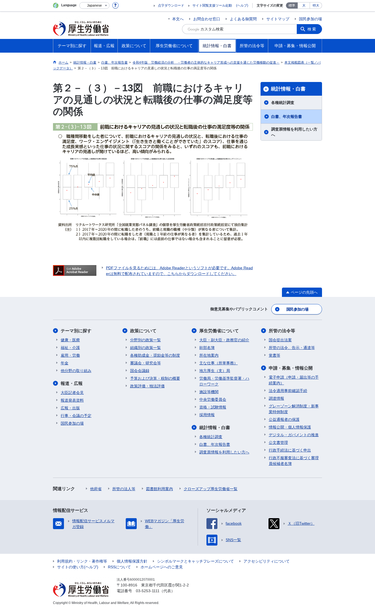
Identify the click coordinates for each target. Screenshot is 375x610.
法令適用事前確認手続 (288, 390)
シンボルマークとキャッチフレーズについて (195, 561)
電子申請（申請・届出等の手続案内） (294, 380)
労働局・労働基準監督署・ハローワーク (224, 381)
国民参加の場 (310, 19)
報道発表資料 (72, 400)
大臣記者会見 (72, 392)
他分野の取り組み (76, 370)
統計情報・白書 (288, 89)
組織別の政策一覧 (145, 347)
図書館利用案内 (159, 489)
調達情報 (276, 398)
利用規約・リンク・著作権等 (82, 561)
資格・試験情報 (212, 407)
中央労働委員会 (212, 399)
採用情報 (207, 415)
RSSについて (119, 567)
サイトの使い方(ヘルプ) (77, 567)
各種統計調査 (282, 102)
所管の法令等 (282, 330)
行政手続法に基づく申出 (290, 450)
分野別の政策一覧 (145, 340)
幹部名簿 (207, 347)
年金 (64, 363)
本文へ (178, 19)
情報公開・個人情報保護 (290, 427)
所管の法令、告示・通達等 (292, 347)
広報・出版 (70, 408)
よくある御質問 (243, 19)
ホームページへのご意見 (162, 567)
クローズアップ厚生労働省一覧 (210, 489)
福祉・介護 (70, 347)
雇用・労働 (70, 355)
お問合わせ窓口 (206, 19)
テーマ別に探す (76, 330)
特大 (316, 5)
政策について (143, 330)
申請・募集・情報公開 (291, 368)
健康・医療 (70, 340)
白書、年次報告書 (286, 116)
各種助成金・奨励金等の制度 (155, 355)
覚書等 (274, 355)
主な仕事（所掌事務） (218, 363)
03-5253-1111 (147, 591)
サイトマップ (277, 19)
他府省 (96, 489)
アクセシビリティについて (267, 561)
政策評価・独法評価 (147, 386)
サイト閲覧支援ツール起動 (212, 5)
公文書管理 (278, 442)
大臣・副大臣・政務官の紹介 (224, 340)
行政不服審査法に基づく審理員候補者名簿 (294, 461)
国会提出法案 (280, 340)
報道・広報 (72, 383)
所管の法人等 (123, 489)
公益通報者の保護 (284, 419)
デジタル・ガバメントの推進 (294, 435)
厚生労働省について (219, 330)
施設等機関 (209, 392)
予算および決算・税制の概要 (155, 378)
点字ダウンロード (171, 5)
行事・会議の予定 (76, 415)
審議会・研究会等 (145, 363)
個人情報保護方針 (132, 561)
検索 (312, 29)
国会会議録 (139, 370)
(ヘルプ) (242, 5)
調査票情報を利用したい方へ (294, 132)
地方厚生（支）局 (214, 370)
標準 (292, 5)
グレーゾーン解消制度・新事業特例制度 (294, 409)
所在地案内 (209, 355)
